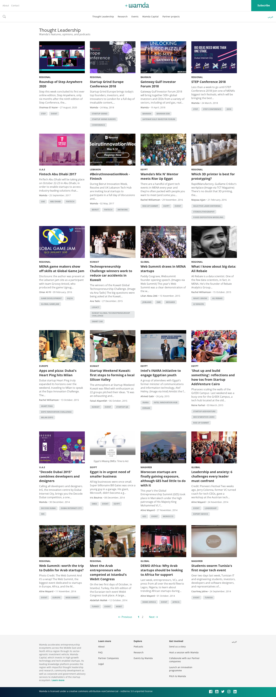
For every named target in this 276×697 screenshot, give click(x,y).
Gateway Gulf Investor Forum (158, 119)
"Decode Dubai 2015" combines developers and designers (59, 476)
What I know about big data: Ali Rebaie (213, 268)
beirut (95, 209)
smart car (97, 321)
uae (43, 201)
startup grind (99, 113)
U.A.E (42, 169)
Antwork (123, 209)
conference (98, 125)
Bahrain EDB (163, 113)
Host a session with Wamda (184, 652)
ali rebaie (217, 298)
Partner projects (171, 16)
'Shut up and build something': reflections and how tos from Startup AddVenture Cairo (213, 377)
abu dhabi (55, 201)
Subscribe (263, 5)
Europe (43, 365)
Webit (119, 606)
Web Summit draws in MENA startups (163, 268)
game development (51, 298)
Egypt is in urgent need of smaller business (110, 474)
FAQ (100, 652)
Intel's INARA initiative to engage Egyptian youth (161, 372)
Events (134, 16)
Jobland (146, 302)
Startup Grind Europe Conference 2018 (107, 84)
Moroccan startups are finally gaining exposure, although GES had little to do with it (163, 478)
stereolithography (203, 211)
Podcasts (138, 646)
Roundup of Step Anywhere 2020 (60, 84)
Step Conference (212, 109)
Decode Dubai (48, 508)
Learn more (58, 680)
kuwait (96, 407)
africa (175, 602)
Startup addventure (204, 411)
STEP (43, 113)
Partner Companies (108, 658)
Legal (101, 663)
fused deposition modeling (208, 217)
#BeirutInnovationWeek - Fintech (110, 176)
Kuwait (94, 261)
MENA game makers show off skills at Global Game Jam (61, 268)
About (6, 5)
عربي (270, 16)
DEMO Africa (149, 602)
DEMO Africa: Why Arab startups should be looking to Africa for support (162, 570)
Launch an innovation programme (180, 669)
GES (144, 516)
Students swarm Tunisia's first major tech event (211, 568)
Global (145, 261)
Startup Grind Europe (104, 119)
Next (152, 617)
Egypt (144, 169)
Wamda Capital (150, 16)
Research (123, 16)
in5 (42, 514)
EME (159, 302)
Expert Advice (200, 514)
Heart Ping (47, 406)
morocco (168, 516)
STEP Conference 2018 (208, 82)
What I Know (200, 298)
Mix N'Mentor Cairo (204, 417)
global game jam (50, 304)
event (54, 113)
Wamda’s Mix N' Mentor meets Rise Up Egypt (159, 176)
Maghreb (146, 467)
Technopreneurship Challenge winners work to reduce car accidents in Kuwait (111, 273)
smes (94, 503)
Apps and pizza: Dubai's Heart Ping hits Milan (58, 372)
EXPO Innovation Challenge (56, 412)
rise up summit (150, 206)
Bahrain (146, 77)
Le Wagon (198, 304)
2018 (229, 109)
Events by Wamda (143, 658)
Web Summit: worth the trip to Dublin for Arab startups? (61, 568)
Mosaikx (170, 302)
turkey (95, 606)
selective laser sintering (207, 206)
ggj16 (70, 298)
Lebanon (95, 169)
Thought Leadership (103, 16)
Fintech (70, 201)
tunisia (209, 597)
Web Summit (72, 597)
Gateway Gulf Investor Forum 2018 (158, 84)
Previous (127, 617)
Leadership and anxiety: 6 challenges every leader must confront (211, 476)
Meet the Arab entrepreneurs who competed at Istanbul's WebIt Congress (108, 572)
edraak (146, 408)
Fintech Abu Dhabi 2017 (57, 174)
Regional (45, 77)
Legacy (95, 307)
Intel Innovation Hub (165, 402)
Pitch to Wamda (177, 676)
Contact (15, 5)
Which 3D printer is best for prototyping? (213, 176)
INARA (145, 402)
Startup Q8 (122, 407)
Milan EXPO (47, 417)
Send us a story (177, 646)
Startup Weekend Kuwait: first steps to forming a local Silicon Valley (112, 375)
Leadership (211, 508)
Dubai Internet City (71, 508)
